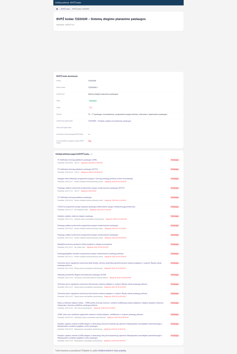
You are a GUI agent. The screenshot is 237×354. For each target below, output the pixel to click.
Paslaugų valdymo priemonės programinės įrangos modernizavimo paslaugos (88, 225)
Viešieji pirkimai (62, 3)
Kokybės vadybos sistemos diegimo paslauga (75, 216)
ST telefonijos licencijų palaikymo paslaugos (75, 197)
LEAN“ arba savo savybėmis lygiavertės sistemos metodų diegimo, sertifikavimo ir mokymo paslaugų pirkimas (100, 314)
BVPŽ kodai (75, 3)
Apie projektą (120, 351)
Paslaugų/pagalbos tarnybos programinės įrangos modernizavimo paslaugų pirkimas (91, 254)
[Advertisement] (118, 51)
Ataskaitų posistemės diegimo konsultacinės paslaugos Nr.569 (82, 275)
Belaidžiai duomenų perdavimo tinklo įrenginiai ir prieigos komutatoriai (85, 244)
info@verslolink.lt (105, 351)
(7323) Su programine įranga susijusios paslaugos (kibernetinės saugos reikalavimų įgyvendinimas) (96, 207)
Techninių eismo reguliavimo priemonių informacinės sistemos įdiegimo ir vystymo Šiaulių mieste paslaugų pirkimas (102, 284)
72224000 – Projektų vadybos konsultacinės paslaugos (109, 121)
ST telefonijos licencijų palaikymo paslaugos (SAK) (77, 160)
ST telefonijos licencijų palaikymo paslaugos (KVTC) (78, 169)
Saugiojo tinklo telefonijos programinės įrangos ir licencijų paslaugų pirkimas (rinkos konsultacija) (95, 179)
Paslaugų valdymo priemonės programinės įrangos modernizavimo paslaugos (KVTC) (91, 188)
